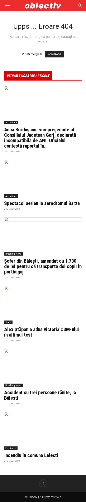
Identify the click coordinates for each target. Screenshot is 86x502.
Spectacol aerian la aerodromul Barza (42, 203)
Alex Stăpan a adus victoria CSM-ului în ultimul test (41, 332)
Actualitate (11, 122)
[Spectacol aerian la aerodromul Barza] (43, 179)
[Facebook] (43, 483)
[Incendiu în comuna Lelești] (43, 431)
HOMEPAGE (54, 54)
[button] (7, 5)
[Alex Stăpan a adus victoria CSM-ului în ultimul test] (43, 305)
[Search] (80, 5)
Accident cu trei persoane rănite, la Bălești (40, 395)
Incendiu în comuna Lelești (31, 455)
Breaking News (13, 253)
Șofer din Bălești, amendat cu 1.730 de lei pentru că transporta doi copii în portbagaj (43, 266)
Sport (8, 322)
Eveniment (10, 448)
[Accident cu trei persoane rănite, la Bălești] (43, 368)
